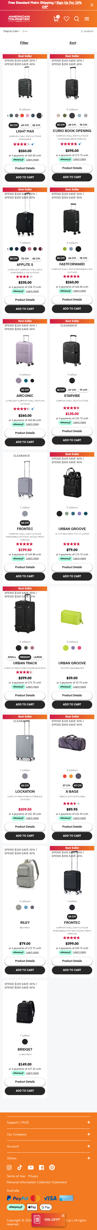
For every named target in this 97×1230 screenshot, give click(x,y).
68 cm (72, 125)
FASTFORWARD (72, 264)
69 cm (25, 125)
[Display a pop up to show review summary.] (34, 144)
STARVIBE (72, 396)
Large (38, 657)
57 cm (66, 785)
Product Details (25, 168)
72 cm (25, 258)
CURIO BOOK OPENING (72, 131)
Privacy (33, 1176)
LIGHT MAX (25, 131)
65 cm (25, 785)
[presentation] (7, 115)
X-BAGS (72, 791)
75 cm (83, 125)
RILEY (25, 922)
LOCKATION (25, 791)
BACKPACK (25, 928)
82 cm (36, 125)
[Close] (63, 1215)
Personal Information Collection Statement (37, 1182)
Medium (25, 657)
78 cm (83, 258)
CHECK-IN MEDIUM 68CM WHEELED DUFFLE (25, 668)
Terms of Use (16, 1176)
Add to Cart (25, 177)
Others (11, 1158)
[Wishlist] (66, 19)
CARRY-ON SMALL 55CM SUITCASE (72, 401)
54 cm (25, 523)
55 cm (13, 125)
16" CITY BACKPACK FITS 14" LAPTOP (72, 534)
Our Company (16, 1134)
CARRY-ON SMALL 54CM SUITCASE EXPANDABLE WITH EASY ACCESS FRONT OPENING (25, 537)
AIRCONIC (24, 396)
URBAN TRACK (25, 663)
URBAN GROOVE (72, 529)
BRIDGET (25, 1049)
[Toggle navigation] (86, 19)
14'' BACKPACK (25, 1054)
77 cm (83, 390)
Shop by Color (11, 31)
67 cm (72, 390)
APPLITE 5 (25, 264)
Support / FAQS (18, 1122)
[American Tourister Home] (19, 18)
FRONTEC (25, 529)
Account (13, 1146)
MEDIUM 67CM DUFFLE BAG (72, 796)
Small (12, 657)
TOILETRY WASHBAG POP (72, 668)
